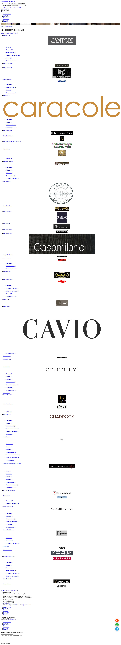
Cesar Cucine (8, 404)
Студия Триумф (4, 26)
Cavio (6, 306)
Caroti (6, 149)
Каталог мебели (7, 14)
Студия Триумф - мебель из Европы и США (11, 7)
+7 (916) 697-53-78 (13, 604)
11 (10, 33)
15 (15, 33)
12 (11, 33)
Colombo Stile (8, 578)
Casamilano (7, 233)
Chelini (6, 436)
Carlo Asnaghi (8, 135)
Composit (7, 583)
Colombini (7, 550)
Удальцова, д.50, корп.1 (23, 593)
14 (14, 33)
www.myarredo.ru (12, 619)
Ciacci (6, 495)
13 (12, 33)
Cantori (6, 35)
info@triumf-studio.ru (26, 604)
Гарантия (5, 20)
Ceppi (6, 393)
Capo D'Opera (8, 63)
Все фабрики (4, 23)
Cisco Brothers (8, 506)
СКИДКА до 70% (9, 1)
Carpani (6, 181)
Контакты (5, 21)
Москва (15, 593)
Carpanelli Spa (8, 161)
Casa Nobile (7, 205)
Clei (6, 546)
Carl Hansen (7, 130)
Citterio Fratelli (8, 529)
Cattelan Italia (8, 279)
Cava (6, 299)
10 (8, 33)
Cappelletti (7, 67)
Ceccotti (7, 356)
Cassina (6, 258)
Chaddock (7, 414)
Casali (6, 223)
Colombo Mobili (8, 556)
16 (17, 33)
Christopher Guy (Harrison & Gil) (12, 463)
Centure (6, 367)
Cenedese (7, 359)
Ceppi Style (7, 394)
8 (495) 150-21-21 (5, 9)
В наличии (6, 16)
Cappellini (7, 79)
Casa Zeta (7, 211)
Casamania (7, 229)
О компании (6, 19)
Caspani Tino (8, 254)
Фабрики (5, 15)
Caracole (6, 95)
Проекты (5, 17)
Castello (6, 271)
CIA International (9, 490)
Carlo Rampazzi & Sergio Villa (12, 141)
